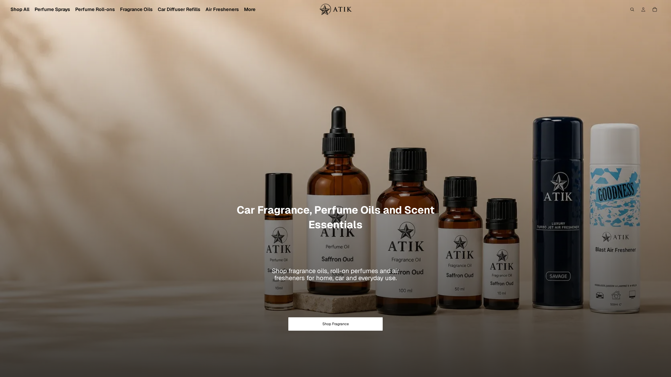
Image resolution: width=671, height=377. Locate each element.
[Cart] (655, 9)
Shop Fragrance (335, 323)
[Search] (632, 9)
